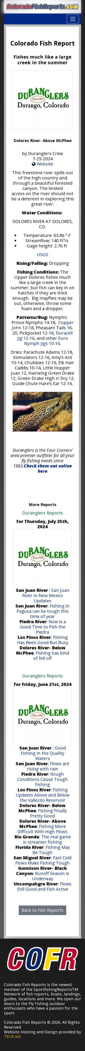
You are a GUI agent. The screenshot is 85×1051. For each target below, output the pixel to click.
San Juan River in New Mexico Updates (45, 595)
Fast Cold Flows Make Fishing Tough (43, 860)
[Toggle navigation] (73, 19)
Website (45, 164)
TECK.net (12, 1036)
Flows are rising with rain (48, 766)
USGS (42, 254)
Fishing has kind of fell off (51, 655)
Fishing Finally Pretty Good (48, 813)
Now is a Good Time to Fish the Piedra (43, 627)
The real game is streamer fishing (47, 839)
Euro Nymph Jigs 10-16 (46, 340)
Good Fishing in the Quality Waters (43, 753)
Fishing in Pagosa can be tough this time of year (43, 611)
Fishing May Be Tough (51, 849)
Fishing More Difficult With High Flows (42, 828)
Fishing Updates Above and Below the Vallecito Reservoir (43, 795)
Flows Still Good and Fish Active (44, 886)
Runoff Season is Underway (50, 876)
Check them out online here (48, 468)
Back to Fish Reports (42, 910)
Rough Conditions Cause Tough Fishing (42, 779)
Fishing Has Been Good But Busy (42, 639)
